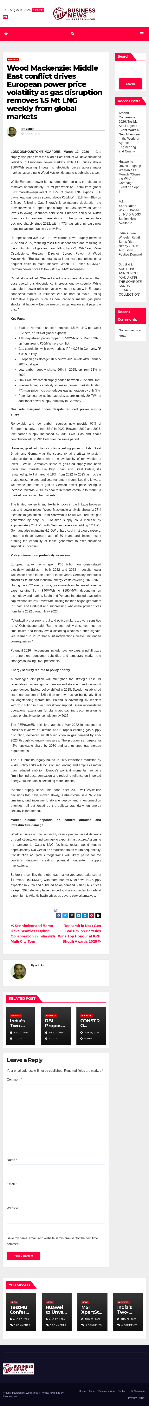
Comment (14, 1079)
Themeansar (10, 1396)
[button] (72, 33)
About (92, 1391)
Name (12, 1159)
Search (123, 56)
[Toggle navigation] (142, 34)
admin (30, 128)
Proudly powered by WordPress (21, 1392)
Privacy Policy (136, 1397)
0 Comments (22, 1325)
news (14, 1302)
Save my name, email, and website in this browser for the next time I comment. (53, 1241)
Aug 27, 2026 (21, 1319)
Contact (122, 1391)
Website (12, 1208)
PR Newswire (137, 1391)
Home (82, 1391)
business (13, 59)
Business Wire (106, 1391)
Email (12, 1184)
